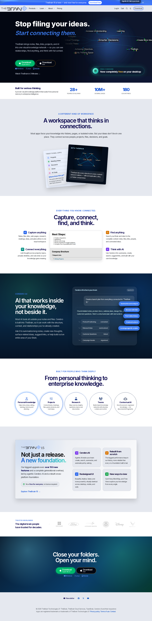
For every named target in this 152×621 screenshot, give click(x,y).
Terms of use (104, 611)
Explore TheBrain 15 (30, 491)
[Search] (127, 8)
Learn (42, 8)
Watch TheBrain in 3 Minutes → (27, 73)
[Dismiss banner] (143, 2)
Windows (20, 69)
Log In (116, 8)
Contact (113, 611)
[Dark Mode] (130, 8)
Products (32, 8)
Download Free (95, 3)
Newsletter (70, 598)
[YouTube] (88, 598)
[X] (83, 598)
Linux (29, 69)
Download (138, 8)
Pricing (59, 8)
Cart (122, 8)
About (50, 8)
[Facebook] (78, 598)
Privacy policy (95, 611)
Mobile (37, 69)
